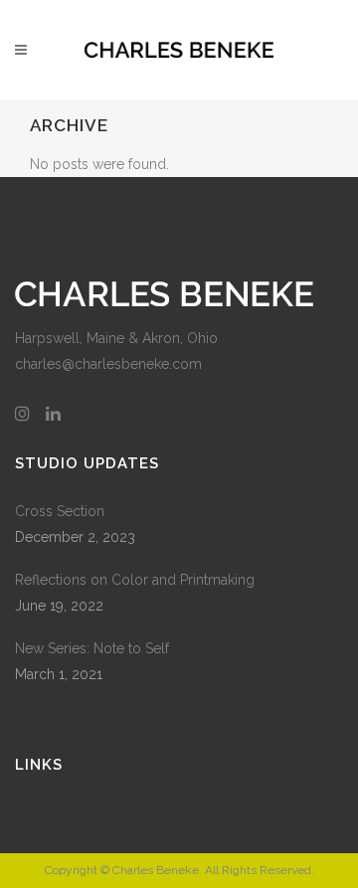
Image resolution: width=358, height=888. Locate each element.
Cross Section (59, 511)
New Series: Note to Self (92, 648)
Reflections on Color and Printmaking (135, 580)
